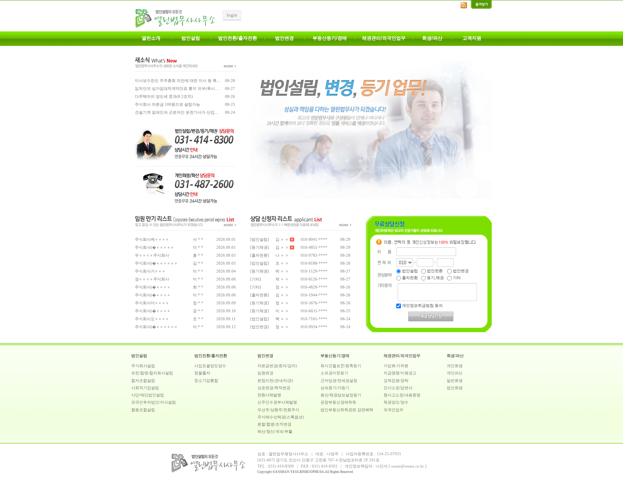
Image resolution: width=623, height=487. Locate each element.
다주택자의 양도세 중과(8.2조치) (164, 97)
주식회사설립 (143, 366)
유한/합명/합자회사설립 (152, 373)
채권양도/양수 (396, 402)
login (232, 15)
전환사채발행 (269, 395)
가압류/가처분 (396, 366)
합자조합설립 (143, 381)
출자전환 (409, 278)
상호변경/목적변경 (273, 388)
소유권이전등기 (334, 373)
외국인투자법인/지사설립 (153, 402)
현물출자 (202, 373)
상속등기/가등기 (335, 388)
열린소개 (151, 38)
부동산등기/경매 (330, 38)
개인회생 (455, 366)
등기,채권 (435, 278)
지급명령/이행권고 (400, 373)
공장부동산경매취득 (338, 402)
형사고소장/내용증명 (402, 395)
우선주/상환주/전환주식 (278, 410)
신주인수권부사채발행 (277, 402)
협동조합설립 (143, 410)
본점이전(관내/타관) (275, 381)
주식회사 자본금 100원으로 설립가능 (167, 104)
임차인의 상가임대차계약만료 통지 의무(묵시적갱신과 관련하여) (192, 89)
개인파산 (455, 373)
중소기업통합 (206, 381)
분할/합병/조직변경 (274, 424)
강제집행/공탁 (396, 381)
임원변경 (265, 373)
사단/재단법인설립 (147, 395)
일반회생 (455, 381)
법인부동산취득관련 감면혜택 (347, 410)
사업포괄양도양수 (210, 366)
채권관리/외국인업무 (384, 38)
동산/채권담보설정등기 (341, 395)
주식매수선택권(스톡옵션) (280, 417)
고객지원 (472, 38)
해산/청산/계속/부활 (274, 432)
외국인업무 (393, 410)
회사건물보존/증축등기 (341, 366)
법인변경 (284, 38)
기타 (456, 278)
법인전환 (434, 271)
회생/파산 (432, 38)
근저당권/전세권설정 (339, 381)
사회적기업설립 (145, 388)
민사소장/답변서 (398, 388)
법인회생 (455, 388)
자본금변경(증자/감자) (277, 366)
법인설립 (190, 38)
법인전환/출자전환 (237, 38)
